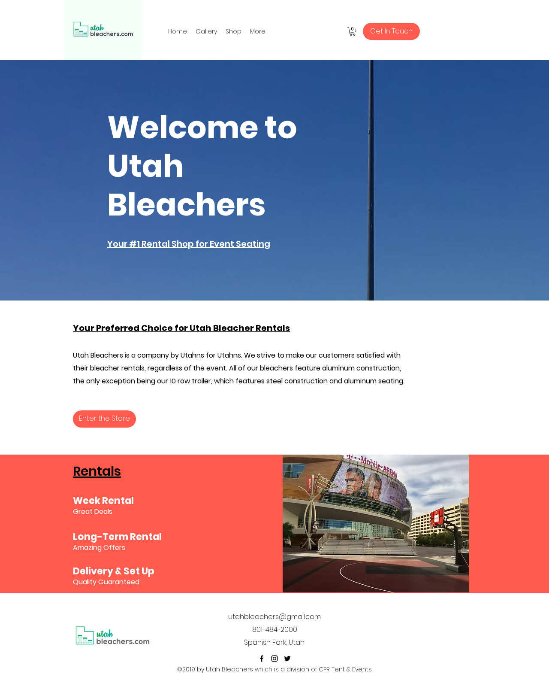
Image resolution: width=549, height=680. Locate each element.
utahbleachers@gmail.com (274, 617)
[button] (352, 31)
